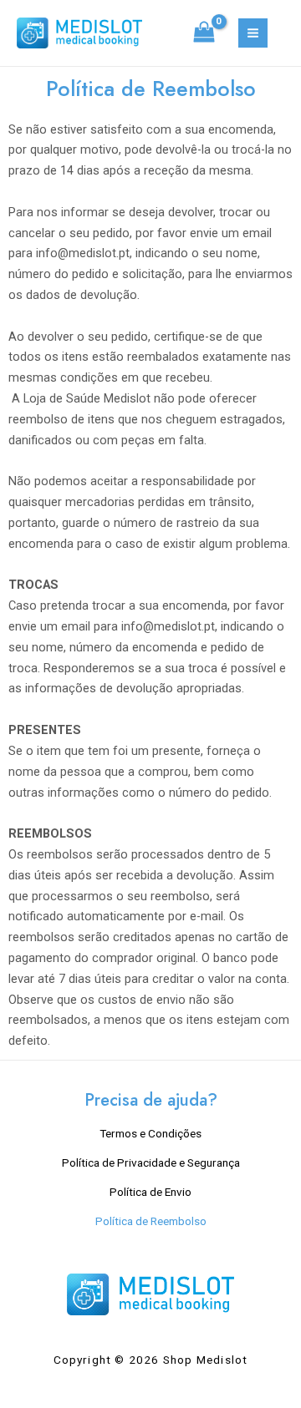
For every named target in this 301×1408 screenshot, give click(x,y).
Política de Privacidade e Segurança (151, 1162)
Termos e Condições (150, 1133)
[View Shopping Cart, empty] (204, 33)
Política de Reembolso (151, 1221)
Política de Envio (150, 1191)
